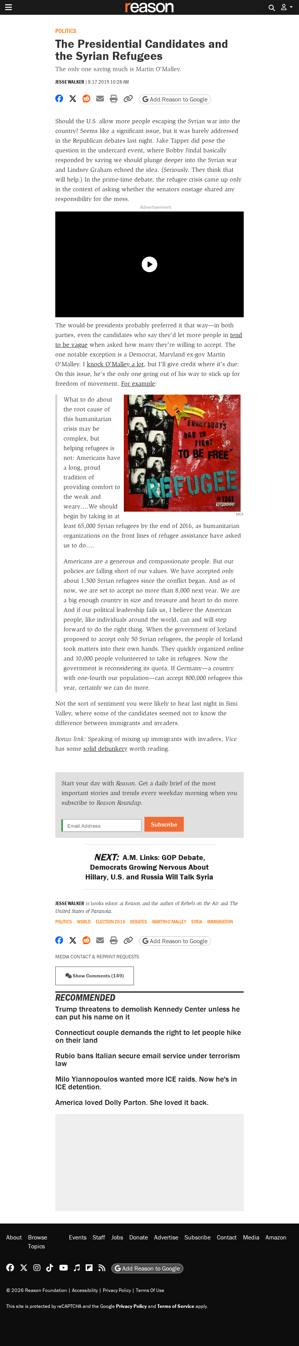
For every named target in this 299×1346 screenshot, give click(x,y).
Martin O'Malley (169, 921)
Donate (138, 1237)
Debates (138, 921)
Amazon (276, 1237)
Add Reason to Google (178, 99)
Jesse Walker (69, 82)
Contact (227, 1237)
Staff (99, 1237)
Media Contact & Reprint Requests (97, 956)
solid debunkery (105, 748)
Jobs (117, 1237)
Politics (65, 30)
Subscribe (164, 824)
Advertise (166, 1237)
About (14, 1237)
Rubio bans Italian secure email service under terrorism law (147, 1059)
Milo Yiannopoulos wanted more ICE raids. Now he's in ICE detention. (146, 1082)
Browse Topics (37, 1241)
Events (77, 1237)
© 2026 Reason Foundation (36, 1290)
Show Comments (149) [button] (98, 975)
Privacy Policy (117, 1290)
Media (251, 1237)
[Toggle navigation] (8, 7)
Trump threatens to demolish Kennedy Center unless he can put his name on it (147, 1012)
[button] (287, 7)
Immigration (220, 921)
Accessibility (85, 1290)
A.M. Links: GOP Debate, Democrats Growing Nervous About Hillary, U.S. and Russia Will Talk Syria (149, 866)
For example (138, 383)
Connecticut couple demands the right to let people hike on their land (148, 1036)
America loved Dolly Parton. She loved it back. (132, 1102)
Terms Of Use (150, 1290)
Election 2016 (110, 921)
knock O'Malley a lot (115, 364)
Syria (196, 921)
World (84, 921)
